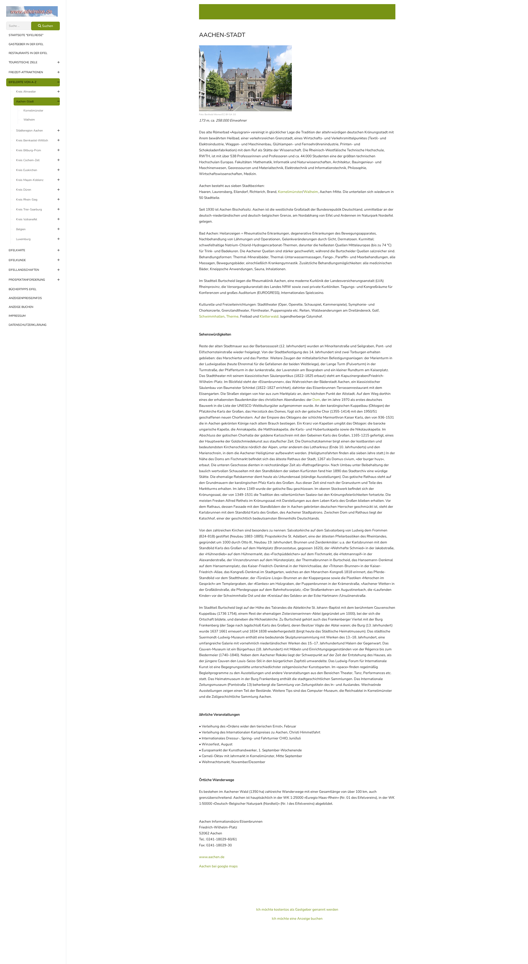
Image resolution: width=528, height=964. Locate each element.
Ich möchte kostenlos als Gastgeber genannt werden (297, 909)
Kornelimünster (290, 191)
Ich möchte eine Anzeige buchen (297, 918)
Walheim (311, 191)
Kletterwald (269, 316)
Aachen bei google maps (218, 866)
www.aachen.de (211, 857)
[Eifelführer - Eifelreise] (33, 11)
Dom (316, 399)
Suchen (47, 26)
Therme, (232, 316)
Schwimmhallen (212, 316)
